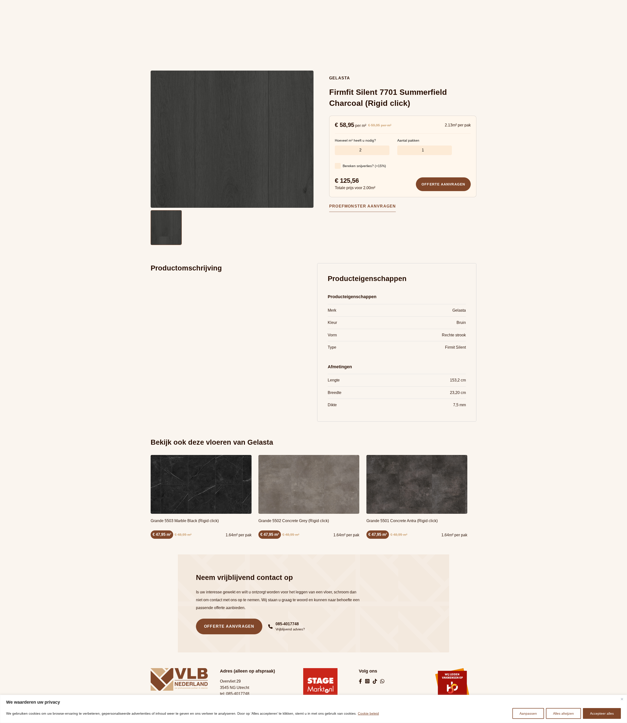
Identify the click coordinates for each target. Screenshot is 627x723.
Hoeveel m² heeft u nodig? (355, 140)
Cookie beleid (368, 713)
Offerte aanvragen (443, 184)
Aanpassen (528, 713)
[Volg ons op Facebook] (360, 682)
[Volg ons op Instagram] (367, 682)
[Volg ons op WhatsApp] (382, 682)
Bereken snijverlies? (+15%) (364, 166)
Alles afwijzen (563, 713)
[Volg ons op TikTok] (375, 682)
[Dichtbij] (622, 699)
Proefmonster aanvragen (362, 206)
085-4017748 (237, 694)
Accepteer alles (602, 713)
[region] (313, 709)
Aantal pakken (408, 140)
